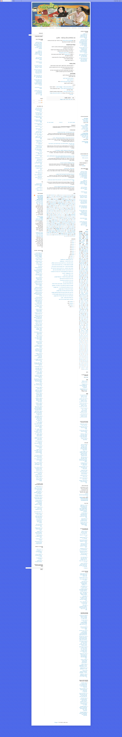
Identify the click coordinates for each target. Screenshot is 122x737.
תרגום (74, 228)
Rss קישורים (39, 187)
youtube (66, 236)
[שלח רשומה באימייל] (73, 97)
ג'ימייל (71, 202)
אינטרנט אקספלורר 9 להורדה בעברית (67, 162)
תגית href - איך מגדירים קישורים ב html (38, 163)
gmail (50, 229)
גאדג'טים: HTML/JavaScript (38, 267)
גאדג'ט (59, 202)
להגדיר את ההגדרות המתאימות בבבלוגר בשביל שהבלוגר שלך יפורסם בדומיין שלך (83, 638)
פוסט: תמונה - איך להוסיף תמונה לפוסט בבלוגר (38, 434)
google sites (49, 232)
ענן (82, 361)
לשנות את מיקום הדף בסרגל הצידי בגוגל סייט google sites (83, 545)
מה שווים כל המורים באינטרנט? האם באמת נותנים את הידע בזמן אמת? (38, 71)
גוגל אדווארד (73, 203)
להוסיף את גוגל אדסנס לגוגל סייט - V (83, 554)
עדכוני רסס (68, 218)
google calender (72, 232)
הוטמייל (58, 208)
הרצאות (87, 351)
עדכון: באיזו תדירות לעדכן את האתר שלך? (83, 427)
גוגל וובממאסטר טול (63, 204)
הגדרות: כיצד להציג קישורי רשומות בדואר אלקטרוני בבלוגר (38, 329)
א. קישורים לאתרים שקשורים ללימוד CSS (38, 121)
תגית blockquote (38, 157)
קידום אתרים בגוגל (43, 27)
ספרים (51, 217)
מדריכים (67, 215)
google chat (66, 232)
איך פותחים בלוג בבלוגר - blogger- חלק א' (64, 86)
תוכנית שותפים (54, 224)
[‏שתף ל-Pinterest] (65, 97)
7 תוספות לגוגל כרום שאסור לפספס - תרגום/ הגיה (38, 492)
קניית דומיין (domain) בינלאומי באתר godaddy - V (83, 671)
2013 (73, 247)
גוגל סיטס (83, 346)
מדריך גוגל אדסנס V (83, 577)
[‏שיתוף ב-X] (67, 97)
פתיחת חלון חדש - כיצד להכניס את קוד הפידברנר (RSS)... (62, 262)
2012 (73, 249)
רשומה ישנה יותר (50, 122)
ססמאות (54, 217)
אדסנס (74, 195)
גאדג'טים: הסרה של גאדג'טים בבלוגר (38, 290)
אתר (48, 196)
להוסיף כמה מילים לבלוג (66, 81)
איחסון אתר (53, 195)
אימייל (48, 195)
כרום (67, 214)
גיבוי (57, 207)
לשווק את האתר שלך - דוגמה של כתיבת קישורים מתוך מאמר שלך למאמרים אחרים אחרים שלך (84, 447)
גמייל (71, 208)
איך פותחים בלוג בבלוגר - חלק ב (67, 297)
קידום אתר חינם (62, 221)
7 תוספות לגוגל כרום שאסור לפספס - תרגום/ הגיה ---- (64, 150)
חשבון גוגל (85, 285)
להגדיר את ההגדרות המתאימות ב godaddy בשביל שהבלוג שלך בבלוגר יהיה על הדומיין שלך (83, 632)
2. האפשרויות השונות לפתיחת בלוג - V (39, 551)
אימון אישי (86, 118)
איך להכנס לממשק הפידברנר (83, 389)
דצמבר (71, 256)
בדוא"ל (86, 493)
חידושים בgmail (39, 486)
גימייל (50, 207)
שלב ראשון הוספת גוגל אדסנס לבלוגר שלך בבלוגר (83, 574)
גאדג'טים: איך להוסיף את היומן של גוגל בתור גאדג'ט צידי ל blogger (38, 271)
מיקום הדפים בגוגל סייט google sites (66, 288)
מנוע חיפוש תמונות (70, 217)
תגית (73, 224)
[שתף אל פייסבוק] (66, 97)
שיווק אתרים (53, 223)
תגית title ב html (39, 172)
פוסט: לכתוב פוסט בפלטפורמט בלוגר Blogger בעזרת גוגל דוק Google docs (38, 408)
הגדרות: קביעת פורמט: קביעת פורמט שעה (39, 342)
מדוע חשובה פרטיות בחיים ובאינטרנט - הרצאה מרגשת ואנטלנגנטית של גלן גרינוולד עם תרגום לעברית (38, 82)
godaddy (73, 231)
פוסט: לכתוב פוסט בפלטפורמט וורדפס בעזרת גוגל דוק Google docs (38, 413)
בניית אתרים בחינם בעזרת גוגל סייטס (63, 27)
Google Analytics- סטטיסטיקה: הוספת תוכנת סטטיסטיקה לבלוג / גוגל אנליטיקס (83, 708)
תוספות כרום (72, 226)
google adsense (61, 231)
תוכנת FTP (40, 178)
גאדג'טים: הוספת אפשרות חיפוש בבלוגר (38, 284)
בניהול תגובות (67, 54)
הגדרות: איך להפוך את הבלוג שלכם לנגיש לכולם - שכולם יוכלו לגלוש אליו (38, 317)
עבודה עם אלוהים (39, 232)
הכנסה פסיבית (83, 300)
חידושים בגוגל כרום (38, 511)
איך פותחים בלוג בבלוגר (68, 91)
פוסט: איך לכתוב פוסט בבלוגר (39, 388)
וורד (83, 351)
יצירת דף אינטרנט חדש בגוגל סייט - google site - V (63, 287)
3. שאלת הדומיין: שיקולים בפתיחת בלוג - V (38, 555)
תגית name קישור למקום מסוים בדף (38, 166)
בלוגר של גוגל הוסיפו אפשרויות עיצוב (38, 536)
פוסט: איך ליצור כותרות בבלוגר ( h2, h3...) (38, 384)
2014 (73, 246)
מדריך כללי (86, 377)
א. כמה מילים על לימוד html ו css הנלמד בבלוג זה (38, 113)
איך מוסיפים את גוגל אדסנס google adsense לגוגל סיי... (62, 294)
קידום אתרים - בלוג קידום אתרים (84, 134)
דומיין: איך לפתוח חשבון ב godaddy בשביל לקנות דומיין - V (83, 676)
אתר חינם (71, 197)
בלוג (71, 99)
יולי (72, 306)
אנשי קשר (62, 196)
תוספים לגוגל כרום (50, 226)
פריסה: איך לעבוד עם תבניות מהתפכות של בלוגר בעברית (38, 443)
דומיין (67, 208)
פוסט (67, 99)
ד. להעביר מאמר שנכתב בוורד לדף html (38, 137)
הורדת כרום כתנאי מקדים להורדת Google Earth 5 (38, 542)
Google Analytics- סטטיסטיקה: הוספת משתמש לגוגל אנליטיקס (83, 714)
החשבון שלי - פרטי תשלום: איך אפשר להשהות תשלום (83, 593)
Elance (84, 333)
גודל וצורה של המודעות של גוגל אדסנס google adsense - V (84, 583)
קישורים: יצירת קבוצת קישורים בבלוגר (39, 479)
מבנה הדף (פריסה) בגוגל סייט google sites (65, 290)
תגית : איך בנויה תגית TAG (39, 153)
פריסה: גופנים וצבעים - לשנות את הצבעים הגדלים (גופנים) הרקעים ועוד (38, 451)
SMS (81, 334)
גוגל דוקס (71, 204)
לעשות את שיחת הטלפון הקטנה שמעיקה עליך (85, 120)
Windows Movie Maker (84, 335)
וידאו (81, 351)
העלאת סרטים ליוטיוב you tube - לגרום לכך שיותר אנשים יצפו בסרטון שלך (83, 515)
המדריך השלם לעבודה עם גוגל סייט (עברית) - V (84, 532)
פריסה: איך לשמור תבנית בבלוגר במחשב (38, 446)
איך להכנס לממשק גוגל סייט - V (83, 538)
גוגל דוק (80, 284)
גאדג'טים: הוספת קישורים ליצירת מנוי (66, 299)
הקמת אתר (69, 209)
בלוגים (68, 199)
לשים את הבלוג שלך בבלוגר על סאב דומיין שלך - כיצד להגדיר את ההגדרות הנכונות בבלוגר (83, 643)
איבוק (60, 195)
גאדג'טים (54, 202)
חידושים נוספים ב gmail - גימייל (38, 514)
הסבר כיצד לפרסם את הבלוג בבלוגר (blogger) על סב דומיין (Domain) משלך (83, 655)
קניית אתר (48, 222)
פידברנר (73, 219)
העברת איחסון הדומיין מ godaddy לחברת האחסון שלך (83, 665)
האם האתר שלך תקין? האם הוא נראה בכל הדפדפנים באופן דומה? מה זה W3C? (83, 459)
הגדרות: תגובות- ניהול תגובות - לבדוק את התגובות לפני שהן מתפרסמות (38, 355)
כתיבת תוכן (63, 214)
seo (70, 234)
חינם (56, 210)
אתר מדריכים (80, 27)
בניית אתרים (69, 200)
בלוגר (69, 99)
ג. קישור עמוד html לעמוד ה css (38, 134)
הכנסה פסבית (53, 208)
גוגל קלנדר (61, 207)
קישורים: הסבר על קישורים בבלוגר (38, 476)
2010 (73, 252)
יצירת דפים (74, 27)
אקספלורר (57, 196)
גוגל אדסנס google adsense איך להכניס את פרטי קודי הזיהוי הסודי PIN (38, 93)
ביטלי (56, 197)
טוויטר (86, 354)
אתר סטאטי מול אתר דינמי (68, 281)
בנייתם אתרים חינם (52, 200)
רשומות (39, 100)
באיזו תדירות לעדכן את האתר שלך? (66, 278)
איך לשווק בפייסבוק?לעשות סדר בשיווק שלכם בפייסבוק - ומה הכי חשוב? (38, 53)
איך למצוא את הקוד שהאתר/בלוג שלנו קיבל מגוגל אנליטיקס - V (83, 690)
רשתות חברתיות (67, 223)
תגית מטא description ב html (38, 174)
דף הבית (60, 122)
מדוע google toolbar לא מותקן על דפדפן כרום (38, 532)
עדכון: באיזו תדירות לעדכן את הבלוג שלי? (83, 431)
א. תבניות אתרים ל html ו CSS (38, 124)
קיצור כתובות (58, 222)
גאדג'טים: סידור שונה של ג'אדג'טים (38, 298)
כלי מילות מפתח (61, 213)
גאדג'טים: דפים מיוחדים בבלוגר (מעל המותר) (39, 278)
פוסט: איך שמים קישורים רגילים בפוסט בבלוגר (39, 404)
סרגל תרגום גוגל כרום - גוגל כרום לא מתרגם (66, 132)
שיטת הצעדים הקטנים (40, 217)
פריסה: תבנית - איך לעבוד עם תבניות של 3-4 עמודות (38, 468)
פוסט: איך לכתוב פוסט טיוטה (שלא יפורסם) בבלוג (38, 391)
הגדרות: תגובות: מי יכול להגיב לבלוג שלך (38, 360)
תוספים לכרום (71, 227)
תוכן (66, 224)
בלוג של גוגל (73, 199)
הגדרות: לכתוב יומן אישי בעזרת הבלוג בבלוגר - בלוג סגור (38, 66)
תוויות (69, 224)
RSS (74, 234)
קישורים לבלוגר (39, 470)
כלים (55, 213)
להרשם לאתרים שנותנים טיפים (84, 473)
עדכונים (62, 218)
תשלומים (70, 228)
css (52, 228)
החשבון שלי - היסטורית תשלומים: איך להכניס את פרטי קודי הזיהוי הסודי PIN (83, 607)
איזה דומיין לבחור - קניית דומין (83, 476)
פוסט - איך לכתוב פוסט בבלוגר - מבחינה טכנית (38, 372)
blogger (61, 99)
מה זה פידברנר (84, 382)
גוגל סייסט (69, 207)
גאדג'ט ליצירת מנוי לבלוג (68, 78)
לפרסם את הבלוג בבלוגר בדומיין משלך (83, 628)
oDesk (49, 233)
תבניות (48, 223)
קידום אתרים (54, 221)
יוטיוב (87, 355)
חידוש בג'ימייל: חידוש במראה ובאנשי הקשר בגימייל (39, 521)
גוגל (50, 202)
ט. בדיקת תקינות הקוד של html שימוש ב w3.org (38, 146)
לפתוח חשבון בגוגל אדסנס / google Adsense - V (64, 276)
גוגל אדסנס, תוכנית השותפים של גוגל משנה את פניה (64, 186)
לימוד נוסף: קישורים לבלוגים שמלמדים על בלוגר (38, 364)
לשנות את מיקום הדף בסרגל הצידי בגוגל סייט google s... (62, 285)
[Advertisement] (60, 33)
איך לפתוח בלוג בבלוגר (57, 93)
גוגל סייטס (55, 205)
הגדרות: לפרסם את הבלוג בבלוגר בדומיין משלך (38, 333)
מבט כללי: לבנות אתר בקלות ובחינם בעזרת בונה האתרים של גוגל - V (83, 565)
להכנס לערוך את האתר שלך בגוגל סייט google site (63, 295)
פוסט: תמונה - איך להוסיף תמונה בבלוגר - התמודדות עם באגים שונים (38, 431)
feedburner (59, 229)
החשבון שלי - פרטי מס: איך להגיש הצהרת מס (83, 602)
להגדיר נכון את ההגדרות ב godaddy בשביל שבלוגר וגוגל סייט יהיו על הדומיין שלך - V (83, 623)
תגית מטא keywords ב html (38, 177)
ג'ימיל (67, 202)
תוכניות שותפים (61, 224)
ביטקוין (53, 197)
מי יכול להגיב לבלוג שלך (64, 52)
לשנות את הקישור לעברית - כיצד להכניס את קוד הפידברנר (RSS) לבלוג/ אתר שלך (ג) (83, 410)
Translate (83, 165)
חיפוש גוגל (52, 210)
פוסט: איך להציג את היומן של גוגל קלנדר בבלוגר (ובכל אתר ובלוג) (38, 380)
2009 (73, 254)
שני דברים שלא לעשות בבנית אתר (83, 471)
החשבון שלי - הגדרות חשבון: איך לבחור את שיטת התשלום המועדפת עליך (83, 598)
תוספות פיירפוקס (58, 226)
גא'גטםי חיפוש (70, 79)
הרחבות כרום (62, 209)
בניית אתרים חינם (60, 200)
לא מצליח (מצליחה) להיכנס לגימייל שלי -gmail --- (64, 174)
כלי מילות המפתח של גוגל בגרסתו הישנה (38, 529)
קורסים (74, 221)
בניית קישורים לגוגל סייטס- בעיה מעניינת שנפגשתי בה (38, 509)
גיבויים (54, 207)
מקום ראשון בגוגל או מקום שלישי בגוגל (38, 498)
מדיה (53, 214)
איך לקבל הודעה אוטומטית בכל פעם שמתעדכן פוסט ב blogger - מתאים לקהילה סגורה (38, 255)
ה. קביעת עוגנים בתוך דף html (39, 141)
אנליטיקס (67, 196)
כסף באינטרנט (83, 242)
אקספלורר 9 (52, 196)
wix (69, 236)
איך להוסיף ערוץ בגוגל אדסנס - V (84, 587)
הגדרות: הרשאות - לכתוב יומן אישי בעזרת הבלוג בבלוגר (38, 324)
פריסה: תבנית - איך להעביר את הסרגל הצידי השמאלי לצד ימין (38, 464)
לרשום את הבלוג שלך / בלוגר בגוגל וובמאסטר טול (38, 517)
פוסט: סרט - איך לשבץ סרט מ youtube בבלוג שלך (38, 422)
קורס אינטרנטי (50, 219)
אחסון (83, 340)
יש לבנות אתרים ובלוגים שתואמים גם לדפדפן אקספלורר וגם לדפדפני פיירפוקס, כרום (38, 503)
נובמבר (71, 257)
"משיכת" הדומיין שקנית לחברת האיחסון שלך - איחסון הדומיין (84, 661)
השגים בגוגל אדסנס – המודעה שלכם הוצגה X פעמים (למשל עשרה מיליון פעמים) (84, 128)
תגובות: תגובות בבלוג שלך (84, 439)
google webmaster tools (69, 233)
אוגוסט (71, 304)
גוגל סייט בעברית (62, 205)
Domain (48, 228)
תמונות (55, 227)
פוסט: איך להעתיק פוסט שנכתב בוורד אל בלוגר (38, 376)
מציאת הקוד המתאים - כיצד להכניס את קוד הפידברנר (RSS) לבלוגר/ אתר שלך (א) (83, 400)
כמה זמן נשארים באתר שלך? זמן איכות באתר (84, 464)
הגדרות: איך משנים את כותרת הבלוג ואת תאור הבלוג (38, 321)
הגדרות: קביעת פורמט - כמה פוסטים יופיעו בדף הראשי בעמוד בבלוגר (38, 337)
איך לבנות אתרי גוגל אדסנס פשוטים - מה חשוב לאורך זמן (38, 76)
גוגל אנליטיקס (53, 203)
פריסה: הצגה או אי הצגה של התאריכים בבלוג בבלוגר (38, 456)
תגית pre (40, 170)
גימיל (74, 208)
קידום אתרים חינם (65, 222)
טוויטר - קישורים (39, 188)
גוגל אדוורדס (67, 203)
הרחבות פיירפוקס (50, 209)
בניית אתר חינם (84, 265)
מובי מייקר (86, 359)
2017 (73, 240)
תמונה (59, 227)
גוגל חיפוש (57, 204)
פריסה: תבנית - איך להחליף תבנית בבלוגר (38, 459)
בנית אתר (83, 345)
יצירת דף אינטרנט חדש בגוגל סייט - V (83, 549)
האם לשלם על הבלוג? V (39, 558)
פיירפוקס (64, 219)
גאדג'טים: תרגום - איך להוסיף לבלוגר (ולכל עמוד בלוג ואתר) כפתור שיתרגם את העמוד (38, 301)
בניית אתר (55, 199)
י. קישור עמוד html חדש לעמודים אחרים (38, 150)
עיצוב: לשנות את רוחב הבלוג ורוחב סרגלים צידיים (38, 369)
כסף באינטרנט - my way (84, 142)
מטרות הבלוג (39, 190)
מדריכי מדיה (82, 323)
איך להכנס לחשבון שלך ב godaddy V (83, 668)
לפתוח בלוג (58, 214)
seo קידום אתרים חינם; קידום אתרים (60, 234)
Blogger (56, 722)
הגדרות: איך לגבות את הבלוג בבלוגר (38, 313)
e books (68, 229)
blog (62, 228)
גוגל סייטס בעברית (84, 318)
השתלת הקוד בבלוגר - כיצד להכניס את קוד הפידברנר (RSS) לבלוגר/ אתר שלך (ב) (83, 405)
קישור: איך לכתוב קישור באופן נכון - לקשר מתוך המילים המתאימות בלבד (83, 435)
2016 (73, 242)
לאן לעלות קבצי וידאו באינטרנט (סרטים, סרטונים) (83, 519)
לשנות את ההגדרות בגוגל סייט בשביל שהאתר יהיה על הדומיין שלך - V (83, 617)
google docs (61, 232)
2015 (73, 244)
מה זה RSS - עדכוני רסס (68, 275)
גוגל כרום (52, 204)
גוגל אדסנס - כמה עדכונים (69, 168)
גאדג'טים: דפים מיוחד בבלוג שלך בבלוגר (38, 58)
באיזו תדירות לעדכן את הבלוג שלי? (66, 280)
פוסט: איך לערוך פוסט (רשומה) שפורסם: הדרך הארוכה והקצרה (39, 395)
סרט (47, 217)
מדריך (50, 214)
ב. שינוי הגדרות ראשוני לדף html (39, 132)
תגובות (39, 102)
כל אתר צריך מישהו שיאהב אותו (83, 478)
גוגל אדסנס (60, 203)
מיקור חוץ (81, 304)
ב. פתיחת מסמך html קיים (39, 129)
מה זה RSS (84, 381)
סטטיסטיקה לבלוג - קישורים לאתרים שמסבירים (83, 703)
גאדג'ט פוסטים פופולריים (39, 264)
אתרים (60, 197)
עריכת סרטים (55, 218)
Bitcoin (66, 228)
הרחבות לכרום (56, 209)
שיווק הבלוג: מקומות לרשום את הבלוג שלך (83, 481)
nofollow (52, 233)
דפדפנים (62, 208)
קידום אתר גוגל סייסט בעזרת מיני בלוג (38, 525)
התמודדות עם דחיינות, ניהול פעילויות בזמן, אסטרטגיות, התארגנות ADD (40, 197)
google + (68, 231)
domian (72, 229)
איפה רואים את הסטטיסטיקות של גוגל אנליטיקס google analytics (83, 700)
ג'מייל (63, 202)
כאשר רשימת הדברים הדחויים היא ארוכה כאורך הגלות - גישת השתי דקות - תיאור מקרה (39, 202)
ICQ (57, 233)
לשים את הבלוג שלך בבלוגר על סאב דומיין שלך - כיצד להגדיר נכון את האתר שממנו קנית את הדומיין (83, 649)
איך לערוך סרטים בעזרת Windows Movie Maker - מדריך (63, 137)
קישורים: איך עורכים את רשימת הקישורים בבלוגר (38, 473)
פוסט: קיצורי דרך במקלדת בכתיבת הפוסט (38, 426)
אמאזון (72, 196)
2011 (73, 251)
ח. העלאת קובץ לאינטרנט (39, 143)
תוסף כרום (48, 224)
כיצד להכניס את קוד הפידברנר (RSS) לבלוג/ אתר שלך (63, 269)
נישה (64, 217)
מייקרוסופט (82, 359)
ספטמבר (71, 303)
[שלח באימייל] (70, 97)
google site (56, 232)
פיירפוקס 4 (60, 219)
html (62, 233)
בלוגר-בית (87, 27)
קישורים (53, 222)
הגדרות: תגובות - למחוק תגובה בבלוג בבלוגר (38, 346)
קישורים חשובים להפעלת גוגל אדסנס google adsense (83, 589)
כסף (52, 213)
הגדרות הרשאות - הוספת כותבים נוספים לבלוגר (38, 310)
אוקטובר (71, 301)
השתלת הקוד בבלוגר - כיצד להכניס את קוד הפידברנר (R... (62, 266)
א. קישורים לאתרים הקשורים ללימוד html (38, 117)
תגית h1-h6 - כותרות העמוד (39, 160)
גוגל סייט (70, 205)
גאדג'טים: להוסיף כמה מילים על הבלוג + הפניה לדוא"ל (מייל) (38, 294)
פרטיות (55, 219)
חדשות (60, 210)
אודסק (87, 340)
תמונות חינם (50, 227)
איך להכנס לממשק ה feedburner (67, 259)
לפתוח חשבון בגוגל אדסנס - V (83, 579)
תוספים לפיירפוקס (64, 227)
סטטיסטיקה (60, 217)
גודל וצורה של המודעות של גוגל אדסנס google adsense (62, 292)
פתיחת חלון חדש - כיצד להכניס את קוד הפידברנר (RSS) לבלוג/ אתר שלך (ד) (83, 415)
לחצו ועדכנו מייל (84, 155)
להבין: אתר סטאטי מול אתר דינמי (83, 425)
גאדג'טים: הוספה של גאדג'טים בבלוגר (38, 282)
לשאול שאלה (51, 27)
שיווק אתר (58, 223)
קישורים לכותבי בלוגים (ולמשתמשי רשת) (38, 184)
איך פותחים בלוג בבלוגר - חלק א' (39, 259)
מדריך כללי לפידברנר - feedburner (66, 261)
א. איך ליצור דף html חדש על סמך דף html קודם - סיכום (38, 110)
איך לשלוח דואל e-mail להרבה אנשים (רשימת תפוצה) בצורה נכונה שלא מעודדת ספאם (83, 453)
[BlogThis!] (68, 97)
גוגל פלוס (65, 207)
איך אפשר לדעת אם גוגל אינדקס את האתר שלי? (83, 467)
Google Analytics (51, 231)
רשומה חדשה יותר (71, 122)
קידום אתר (70, 221)
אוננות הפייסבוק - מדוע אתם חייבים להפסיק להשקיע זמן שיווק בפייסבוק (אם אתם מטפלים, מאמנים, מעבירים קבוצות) (38, 45)
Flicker (80, 333)
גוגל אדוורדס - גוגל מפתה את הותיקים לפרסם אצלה (38, 488)
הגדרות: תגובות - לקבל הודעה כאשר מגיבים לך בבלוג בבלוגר (38, 350)
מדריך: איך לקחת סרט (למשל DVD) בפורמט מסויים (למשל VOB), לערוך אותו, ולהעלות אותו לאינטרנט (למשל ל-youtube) (60, 156)
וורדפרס (66, 210)
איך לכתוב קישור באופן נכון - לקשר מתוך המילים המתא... (62, 283)
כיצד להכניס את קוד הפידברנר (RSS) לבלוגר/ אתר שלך (83, 396)
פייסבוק (69, 219)
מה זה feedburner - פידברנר (67, 273)
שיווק (62, 223)
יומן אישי (83, 355)
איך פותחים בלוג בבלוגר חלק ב (66, 88)
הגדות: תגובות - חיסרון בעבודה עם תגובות (38, 306)
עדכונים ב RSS (85, 157)
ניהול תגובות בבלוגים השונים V (38, 561)
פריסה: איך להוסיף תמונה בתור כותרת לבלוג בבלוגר (38, 438)
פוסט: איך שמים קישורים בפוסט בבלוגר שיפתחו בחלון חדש (39, 400)
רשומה (64, 99)
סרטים (73, 218)
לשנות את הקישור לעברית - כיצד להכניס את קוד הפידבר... (62, 264)
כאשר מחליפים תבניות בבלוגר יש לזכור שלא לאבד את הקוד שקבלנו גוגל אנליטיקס (83, 685)
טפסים (82, 354)
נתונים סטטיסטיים (38, 366)
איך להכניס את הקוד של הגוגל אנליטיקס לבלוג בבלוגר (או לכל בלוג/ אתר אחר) (83, 695)
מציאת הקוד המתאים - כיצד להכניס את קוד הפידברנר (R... (62, 268)
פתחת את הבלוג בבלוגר (67, 40)
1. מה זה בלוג (39, 549)
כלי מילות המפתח (69, 213)
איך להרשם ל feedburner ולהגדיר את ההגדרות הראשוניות (62, 271)
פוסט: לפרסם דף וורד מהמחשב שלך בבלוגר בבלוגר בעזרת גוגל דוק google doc (38, 418)
